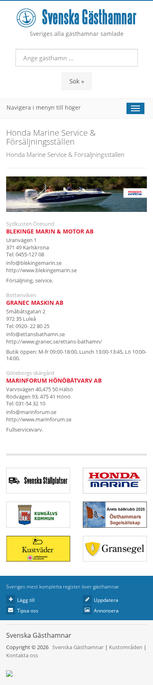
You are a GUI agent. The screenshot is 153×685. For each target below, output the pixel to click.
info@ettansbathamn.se (35, 334)
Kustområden (125, 647)
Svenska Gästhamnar (78, 647)
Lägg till (26, 600)
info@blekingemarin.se (34, 263)
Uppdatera (106, 600)
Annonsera (106, 610)
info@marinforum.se (31, 412)
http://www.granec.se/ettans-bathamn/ (54, 341)
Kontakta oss (22, 655)
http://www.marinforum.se (38, 419)
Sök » (76, 81)
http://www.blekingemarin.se (41, 270)
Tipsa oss (27, 610)
